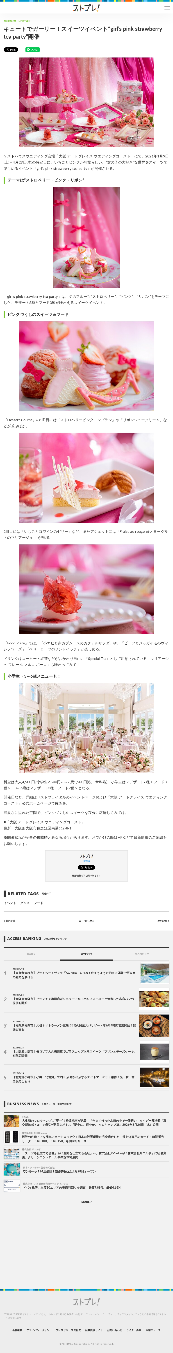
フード (38, 903)
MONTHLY (142, 954)
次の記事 (162, 921)
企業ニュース (153, 1330)
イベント (10, 903)
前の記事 (10, 921)
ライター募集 (133, 1330)
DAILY (31, 954)
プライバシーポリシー (39, 1330)
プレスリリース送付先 (68, 1330)
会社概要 (17, 1330)
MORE (85, 1202)
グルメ (25, 903)
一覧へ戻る (87, 921)
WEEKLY (86, 954)
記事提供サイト (93, 1330)
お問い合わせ (114, 1330)
